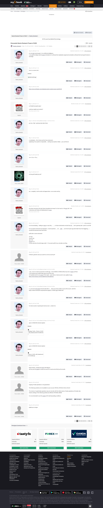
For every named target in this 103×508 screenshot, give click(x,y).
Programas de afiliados (43, 468)
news (50, 210)
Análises (66, 6)
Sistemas (46, 6)
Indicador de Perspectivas (29, 468)
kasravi (19, 115)
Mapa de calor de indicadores (13, 478)
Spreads (51, 8)
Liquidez (11, 472)
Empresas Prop (80, 6)
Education (65, 8)
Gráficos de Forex (27, 464)
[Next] (91, 46)
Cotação (70, 62)
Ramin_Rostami (33, 36)
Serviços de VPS (41, 461)
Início (11, 6)
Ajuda (83, 458)
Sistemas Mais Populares (29, 459)
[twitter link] (88, 492)
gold (61, 228)
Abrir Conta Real (24, 448)
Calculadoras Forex (13, 474)
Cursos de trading (42, 482)
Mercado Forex (12, 463)
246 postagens (87, 51)
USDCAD (34, 506)
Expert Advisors (41, 477)
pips (66, 208)
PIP (71, 225)
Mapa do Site (25, 492)
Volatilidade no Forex (14, 464)
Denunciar (88, 62)
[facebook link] (84, 492)
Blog (83, 464)
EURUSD (24, 505)
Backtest (24, 6)
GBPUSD (34, 505)
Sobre (83, 463)
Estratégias (26, 461)
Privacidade (18, 492)
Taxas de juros (12, 459)
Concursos (26, 463)
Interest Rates (58, 8)
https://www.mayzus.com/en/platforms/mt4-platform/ (41, 276)
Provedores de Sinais (42, 463)
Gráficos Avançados (71, 466)
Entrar (80, 2)
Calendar (13, 8)
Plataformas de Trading (43, 476)
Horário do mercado (13, 458)
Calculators (18, 8)
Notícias (60, 6)
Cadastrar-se (89, 2)
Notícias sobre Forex (13, 468)
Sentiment (25, 8)
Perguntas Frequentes (86, 456)
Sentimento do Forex (28, 466)
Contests (72, 8)
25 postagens (88, 103)
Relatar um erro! (85, 461)
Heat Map (38, 8)
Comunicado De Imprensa (58, 471)
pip (37, 208)
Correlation (31, 8)
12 (89, 46)
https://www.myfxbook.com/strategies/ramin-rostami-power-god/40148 (45, 89)
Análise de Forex (13, 469)
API (68, 459)
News (45, 506)
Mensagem (88, 32)
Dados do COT (12, 471)
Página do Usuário (79, 32)
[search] (93, 6)
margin (72, 271)
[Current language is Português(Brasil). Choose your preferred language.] (74, 2)
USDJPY (24, 506)
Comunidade (53, 6)
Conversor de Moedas (14, 480)
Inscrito (90, 43)
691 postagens (87, 172)
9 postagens (88, 252)
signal (43, 55)
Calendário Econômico (14, 456)
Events (45, 505)
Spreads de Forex (56, 456)
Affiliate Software (71, 464)
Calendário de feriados (14, 461)
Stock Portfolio (70, 463)
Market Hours (45, 8)
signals (44, 396)
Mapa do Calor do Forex (14, 476)
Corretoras (72, 6)
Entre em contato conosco (87, 459)
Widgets (69, 456)
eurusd (30, 241)
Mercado (39, 6)
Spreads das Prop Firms (58, 479)
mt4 (33, 53)
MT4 (43, 367)
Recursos (69, 458)
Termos (11, 492)
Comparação (55, 484)
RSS (68, 461)
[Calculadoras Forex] (90, 506)
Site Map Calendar (34, 492)
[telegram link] (92, 492)
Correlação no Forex (13, 466)
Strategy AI (32, 6)
